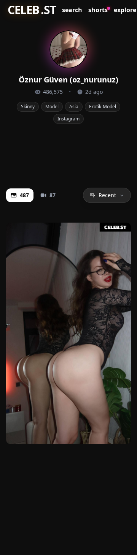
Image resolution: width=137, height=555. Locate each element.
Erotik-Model (102, 106)
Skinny (28, 106)
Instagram (68, 118)
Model (52, 106)
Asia (73, 106)
